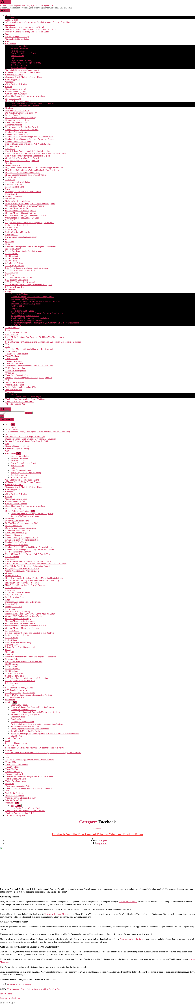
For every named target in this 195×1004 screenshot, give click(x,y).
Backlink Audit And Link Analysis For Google (25, 27)
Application (10, 24)
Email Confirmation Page (16, 122)
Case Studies (10, 44)
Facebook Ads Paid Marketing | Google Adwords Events (29, 137)
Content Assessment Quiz (16, 89)
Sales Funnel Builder (14, 263)
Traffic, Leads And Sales (15, 368)
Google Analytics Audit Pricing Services (22, 160)
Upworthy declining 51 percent (57, 914)
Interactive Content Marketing (17, 182)
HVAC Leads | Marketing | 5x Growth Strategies (25, 175)
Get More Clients (18, 306)
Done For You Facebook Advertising (20, 117)
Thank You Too (11, 358)
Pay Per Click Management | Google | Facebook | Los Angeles (37, 313)
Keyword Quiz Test (13, 184)
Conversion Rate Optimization (23, 299)
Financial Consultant (19, 48)
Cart (7, 41)
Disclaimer (9, 108)
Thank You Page (12, 356)
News (13, 17)
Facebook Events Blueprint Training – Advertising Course (29, 139)
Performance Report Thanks (17, 225)
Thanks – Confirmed (14, 363)
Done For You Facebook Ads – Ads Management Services (35, 301)
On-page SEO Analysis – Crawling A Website (24, 206)
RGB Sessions (11, 261)
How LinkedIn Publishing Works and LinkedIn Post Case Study (32, 170)
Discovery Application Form (17, 110)
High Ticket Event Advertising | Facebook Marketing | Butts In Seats (34, 168)
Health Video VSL (13, 165)
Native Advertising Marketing (17, 201)
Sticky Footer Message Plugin (28, 397)
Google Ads (16, 308)
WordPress (9, 392)
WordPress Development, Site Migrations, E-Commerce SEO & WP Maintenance (45, 323)
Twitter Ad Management (15, 370)
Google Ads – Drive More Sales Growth (22, 158)
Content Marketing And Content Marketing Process (32, 296)
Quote (7, 239)
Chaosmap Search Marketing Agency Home (23, 77)
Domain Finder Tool (13, 115)
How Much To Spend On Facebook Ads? (22, 172)
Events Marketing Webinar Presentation (21, 129)
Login (7, 189)
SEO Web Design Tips (14, 287)
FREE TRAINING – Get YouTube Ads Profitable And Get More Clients (35, 153)
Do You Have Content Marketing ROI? (21, 113)
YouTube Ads (16, 325)
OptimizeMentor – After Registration (20, 211)
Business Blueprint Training (17, 36)
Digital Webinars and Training (18, 101)
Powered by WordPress (10, 998)
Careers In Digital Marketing (17, 39)
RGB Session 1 (11, 253)
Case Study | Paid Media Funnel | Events (22, 70)
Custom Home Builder (20, 46)
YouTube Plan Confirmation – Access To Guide (25, 399)
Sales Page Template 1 (14, 265)
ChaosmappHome (12, 79)
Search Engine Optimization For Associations (30, 318)
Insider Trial (10, 180)
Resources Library (13, 249)
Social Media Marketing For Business (26, 320)
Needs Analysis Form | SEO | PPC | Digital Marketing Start (30, 203)
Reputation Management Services (25, 315)
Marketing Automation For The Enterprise (23, 191)
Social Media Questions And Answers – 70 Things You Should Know (34, 337)
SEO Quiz (9, 275)
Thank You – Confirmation (16, 354)
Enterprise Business (13, 125)
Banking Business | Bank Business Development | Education (30, 29)
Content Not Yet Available (16, 94)
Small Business (11, 335)
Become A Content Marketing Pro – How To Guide (27, 32)
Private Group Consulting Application (21, 237)
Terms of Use (11, 351)
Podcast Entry (11, 230)
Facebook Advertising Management (25, 304)
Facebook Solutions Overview (18, 141)
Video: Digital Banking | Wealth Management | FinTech (28, 377)
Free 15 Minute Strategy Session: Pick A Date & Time (28, 144)
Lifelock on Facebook (128, 901)
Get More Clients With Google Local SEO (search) (32, 103)
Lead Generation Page (14, 187)
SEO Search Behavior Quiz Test (18, 277)
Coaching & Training (19, 294)
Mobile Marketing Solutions (22, 311)
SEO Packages (11, 273)
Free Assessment (12, 146)
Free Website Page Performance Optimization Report (27, 156)
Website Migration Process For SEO (20, 387)
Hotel (13, 58)
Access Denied (11, 20)
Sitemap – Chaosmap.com (16, 332)
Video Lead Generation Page (17, 375)
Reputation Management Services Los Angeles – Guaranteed (30, 246)
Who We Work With (13, 389)
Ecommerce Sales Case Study (17, 120)
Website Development (14, 385)
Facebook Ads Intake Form (16, 134)
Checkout (9, 82)
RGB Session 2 (11, 256)
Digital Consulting (13, 98)
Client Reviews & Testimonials (18, 84)
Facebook (97, 828)
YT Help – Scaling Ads (15, 404)
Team (7, 346)
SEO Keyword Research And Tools (20, 270)
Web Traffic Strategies (14, 382)
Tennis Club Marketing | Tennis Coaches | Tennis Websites (29, 349)
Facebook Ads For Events (16, 132)
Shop (7, 330)
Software (9, 339)
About (8, 15)
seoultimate (10, 289)
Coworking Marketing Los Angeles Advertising (25, 96)
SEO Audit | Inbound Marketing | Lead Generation (26, 268)
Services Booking (12, 327)
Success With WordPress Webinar (25, 106)
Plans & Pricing (11, 227)
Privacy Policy (11, 234)
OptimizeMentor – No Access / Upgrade (22, 218)
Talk (7, 344)
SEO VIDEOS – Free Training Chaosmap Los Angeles (28, 284)
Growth (8, 163)
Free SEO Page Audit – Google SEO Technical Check (28, 151)
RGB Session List (12, 258)
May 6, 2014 (101, 843)
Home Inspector (17, 55)
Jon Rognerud (103, 840)
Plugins (14, 394)
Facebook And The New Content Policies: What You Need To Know (97, 834)
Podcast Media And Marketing (18, 232)
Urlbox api (9, 373)
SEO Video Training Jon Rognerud (20, 282)
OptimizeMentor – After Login (18, 208)
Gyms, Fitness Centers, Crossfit (24, 53)
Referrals (9, 244)
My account (10, 199)
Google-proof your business (131, 939)
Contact (8, 86)
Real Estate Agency (19, 65)
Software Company (19, 67)
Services (8, 292)
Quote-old (9, 242)
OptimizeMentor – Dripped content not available (25, 215)
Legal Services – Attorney (21, 60)
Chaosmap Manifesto (14, 75)
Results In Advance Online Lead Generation (23, 251)
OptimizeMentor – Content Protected (20, 213)
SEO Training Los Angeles (16, 280)
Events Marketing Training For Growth (21, 127)
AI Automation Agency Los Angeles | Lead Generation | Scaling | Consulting (37, 22)
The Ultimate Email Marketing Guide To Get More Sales (29, 366)
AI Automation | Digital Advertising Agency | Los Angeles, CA (26, 5)
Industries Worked (13, 177)
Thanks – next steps (13, 361)
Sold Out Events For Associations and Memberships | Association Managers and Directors (43, 342)
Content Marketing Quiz (15, 91)
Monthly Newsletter (13, 196)
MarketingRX (11, 194)
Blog (7, 34)
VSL (7, 380)
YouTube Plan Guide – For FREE (19, 401)
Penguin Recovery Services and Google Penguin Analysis (29, 222)
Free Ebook (10, 148)
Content (11, 985)
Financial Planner (18, 51)
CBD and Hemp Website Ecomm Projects (22, 72)
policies (28, 985)
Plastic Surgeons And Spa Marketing (26, 63)
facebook (20, 985)
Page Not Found (12, 220)
